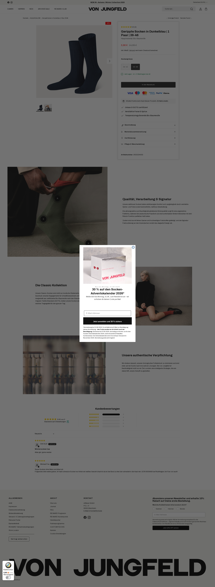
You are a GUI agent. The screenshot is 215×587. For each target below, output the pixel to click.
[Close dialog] (133, 247)
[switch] (8, 577)
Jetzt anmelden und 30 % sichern (107, 321)
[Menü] (12, 562)
